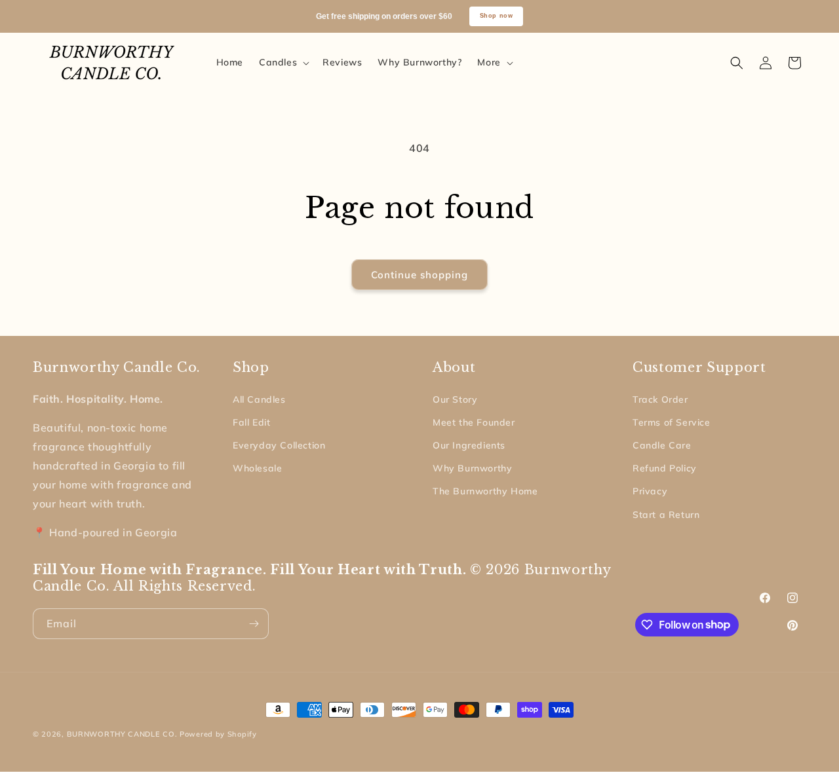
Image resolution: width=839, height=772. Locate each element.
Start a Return (666, 515)
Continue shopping (419, 274)
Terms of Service (672, 422)
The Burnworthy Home (485, 491)
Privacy (650, 491)
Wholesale (257, 468)
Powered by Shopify (218, 734)
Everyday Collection (279, 445)
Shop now (496, 15)
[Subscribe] (253, 623)
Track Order (660, 399)
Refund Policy (665, 468)
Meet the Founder (474, 422)
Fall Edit (251, 422)
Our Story (455, 399)
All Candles (259, 399)
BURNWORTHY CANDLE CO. (122, 734)
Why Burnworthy (472, 468)
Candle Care (662, 445)
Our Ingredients (469, 445)
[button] (283, 62)
